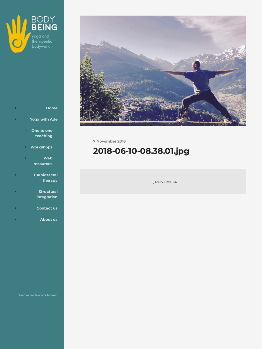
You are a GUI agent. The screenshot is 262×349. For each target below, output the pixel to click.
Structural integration (47, 194)
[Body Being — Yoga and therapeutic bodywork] (32, 34)
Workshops (41, 147)
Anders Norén (46, 295)
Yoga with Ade (44, 119)
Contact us (47, 208)
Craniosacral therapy (46, 178)
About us (49, 219)
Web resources (43, 161)
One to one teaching (41, 133)
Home (52, 108)
